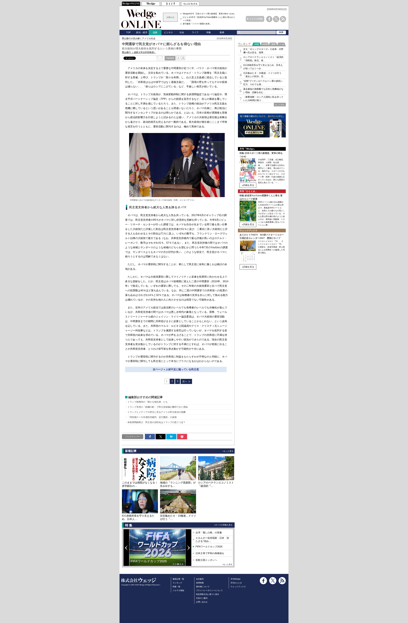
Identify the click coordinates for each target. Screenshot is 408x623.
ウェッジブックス (238, 587)
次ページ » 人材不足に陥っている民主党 (176, 369)
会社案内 (200, 579)
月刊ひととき (236, 583)
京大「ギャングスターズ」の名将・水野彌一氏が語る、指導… (263, 51)
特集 (208, 32)
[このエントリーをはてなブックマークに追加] (171, 436)
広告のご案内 (202, 598)
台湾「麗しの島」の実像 (209, 532)
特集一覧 (176, 587)
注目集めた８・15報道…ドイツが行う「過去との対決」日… (262, 75)
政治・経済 (141, 32)
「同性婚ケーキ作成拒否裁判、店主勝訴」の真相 (152, 417)
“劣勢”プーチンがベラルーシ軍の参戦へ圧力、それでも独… (263, 83)
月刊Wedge (235, 579)
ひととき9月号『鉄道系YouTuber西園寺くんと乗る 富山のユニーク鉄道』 (210, 19)
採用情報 (200, 583)
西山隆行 (139, 52)
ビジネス (168, 32)
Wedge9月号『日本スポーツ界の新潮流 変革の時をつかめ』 (209, 14)
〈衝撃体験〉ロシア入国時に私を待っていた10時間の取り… (263, 99)
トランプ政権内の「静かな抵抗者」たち (147, 402)
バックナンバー (132, 436)
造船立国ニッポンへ (206, 560)
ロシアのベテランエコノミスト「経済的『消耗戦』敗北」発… (263, 59)
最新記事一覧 (178, 579)
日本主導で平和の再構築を (210, 553)
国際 (155, 32)
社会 (182, 32)
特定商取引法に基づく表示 (207, 594)
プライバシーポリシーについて (209, 590)
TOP (128, 32)
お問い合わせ (202, 602)
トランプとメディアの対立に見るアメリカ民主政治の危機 (156, 412)
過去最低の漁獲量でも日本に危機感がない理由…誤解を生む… (263, 91)
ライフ (195, 32)
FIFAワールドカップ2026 (149, 561)
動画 (222, 32)
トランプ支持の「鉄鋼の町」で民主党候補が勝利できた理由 (157, 407)
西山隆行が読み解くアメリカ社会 (138, 38)
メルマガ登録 (256, 19)
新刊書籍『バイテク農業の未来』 (197, 24)
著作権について (202, 587)
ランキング (177, 583)
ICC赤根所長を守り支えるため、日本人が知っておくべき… (263, 67)
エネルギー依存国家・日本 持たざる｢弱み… (212, 539)
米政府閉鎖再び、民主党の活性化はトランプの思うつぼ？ (156, 422)
